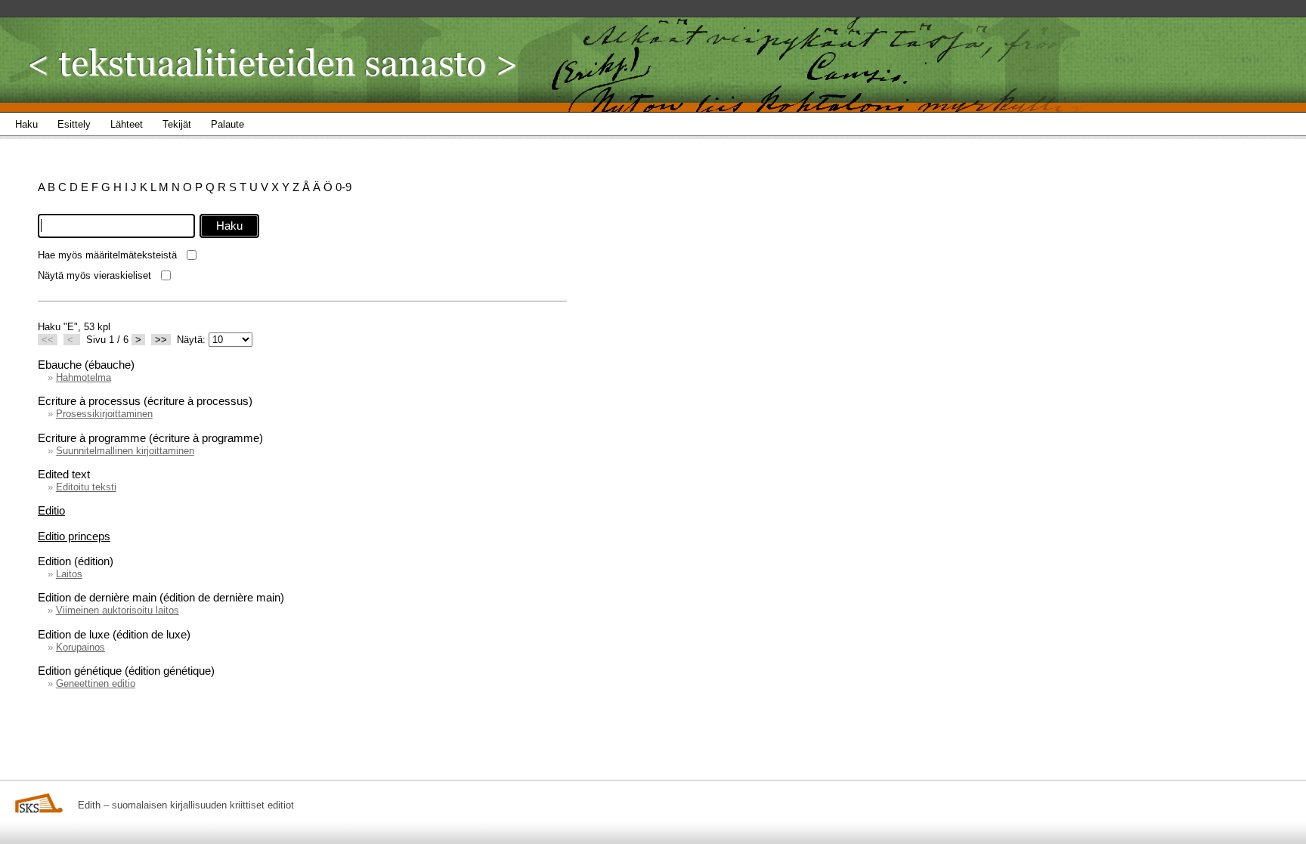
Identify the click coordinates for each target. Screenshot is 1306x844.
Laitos (69, 574)
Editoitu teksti (86, 487)
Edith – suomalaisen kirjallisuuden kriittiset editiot (186, 805)
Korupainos (80, 647)
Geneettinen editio (95, 683)
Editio (51, 510)
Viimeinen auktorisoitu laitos (117, 610)
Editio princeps (74, 536)
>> (161, 339)
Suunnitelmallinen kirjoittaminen (125, 450)
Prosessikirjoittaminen (104, 413)
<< (48, 339)
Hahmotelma (83, 377)
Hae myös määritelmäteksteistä (107, 255)
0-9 (343, 187)
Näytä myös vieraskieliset (94, 275)
